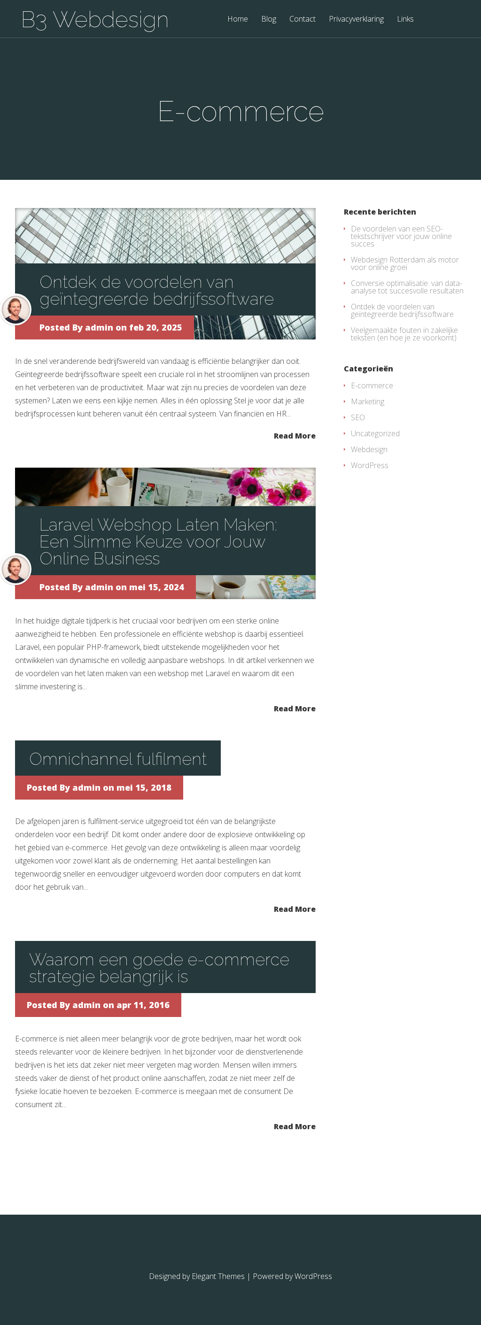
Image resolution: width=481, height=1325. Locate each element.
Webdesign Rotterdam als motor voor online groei (405, 263)
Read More (295, 435)
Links (405, 19)
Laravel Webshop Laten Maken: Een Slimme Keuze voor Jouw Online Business (158, 541)
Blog (268, 19)
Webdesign (369, 449)
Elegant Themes (218, 1276)
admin (99, 327)
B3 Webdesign (95, 19)
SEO (358, 417)
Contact (302, 19)
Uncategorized (375, 433)
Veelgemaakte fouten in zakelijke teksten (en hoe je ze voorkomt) (404, 334)
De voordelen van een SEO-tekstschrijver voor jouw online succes (401, 236)
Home (237, 19)
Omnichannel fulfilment (118, 759)
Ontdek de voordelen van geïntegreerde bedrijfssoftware (156, 290)
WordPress (369, 465)
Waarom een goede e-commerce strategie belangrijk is (159, 967)
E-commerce (372, 385)
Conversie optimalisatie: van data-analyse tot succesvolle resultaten (407, 287)
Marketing (367, 401)
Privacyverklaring (356, 19)
